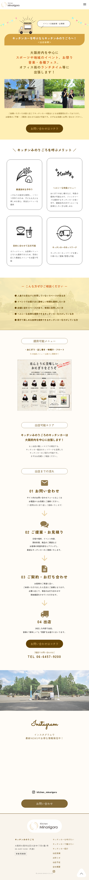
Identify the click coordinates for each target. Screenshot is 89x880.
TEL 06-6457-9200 (44, 656)
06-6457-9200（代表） (25, 849)
